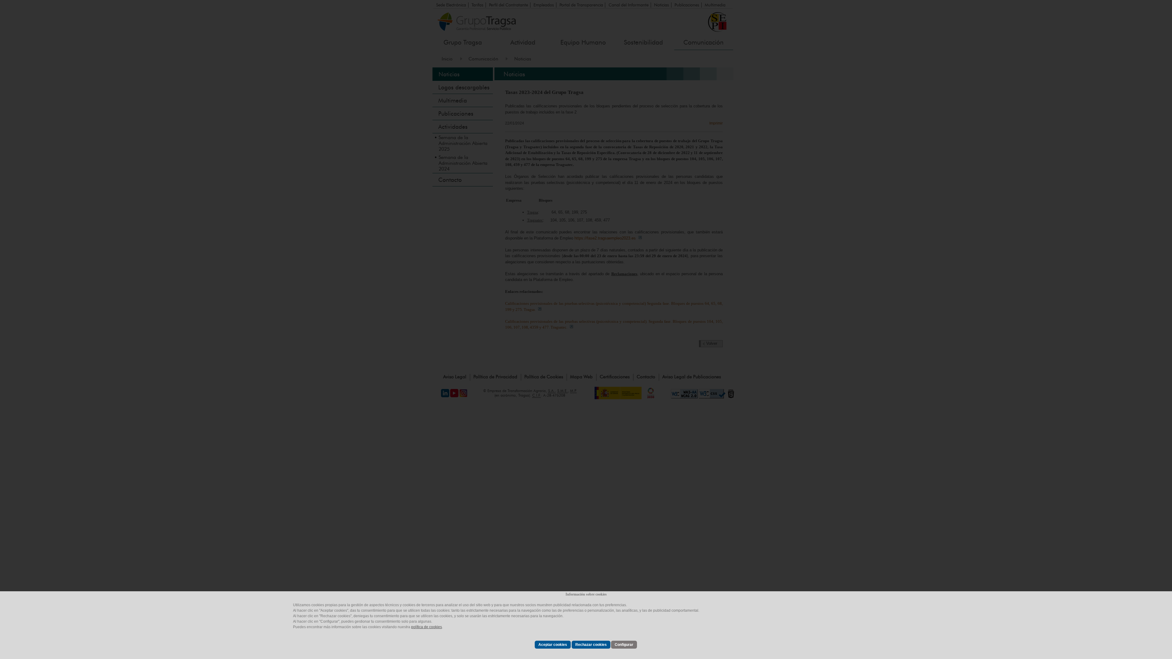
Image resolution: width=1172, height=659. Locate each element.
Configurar (624, 645)
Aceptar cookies (552, 645)
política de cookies (426, 627)
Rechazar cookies (591, 645)
